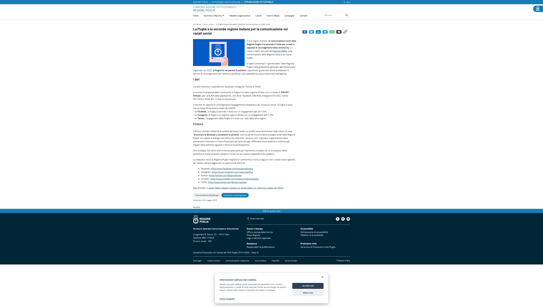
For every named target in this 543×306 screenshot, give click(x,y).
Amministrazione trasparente (237, 260)
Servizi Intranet (291, 260)
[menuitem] (196, 15)
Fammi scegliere (227, 299)
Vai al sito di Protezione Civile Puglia (317, 246)
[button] (214, 15)
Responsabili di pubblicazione (261, 246)
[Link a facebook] (337, 219)
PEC (210, 241)
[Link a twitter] (343, 219)
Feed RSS (275, 260)
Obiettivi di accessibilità (311, 235)
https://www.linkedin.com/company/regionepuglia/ (234, 178)
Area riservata (257, 218)
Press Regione (253, 235)
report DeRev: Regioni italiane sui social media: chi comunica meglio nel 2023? (245, 187)
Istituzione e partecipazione (226, 2)
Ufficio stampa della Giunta (260, 232)
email (203, 241)
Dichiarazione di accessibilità (314, 232)
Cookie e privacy (213, 260)
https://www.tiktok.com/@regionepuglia (227, 182)
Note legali (197, 260)
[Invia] (346, 15)
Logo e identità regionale (259, 238)
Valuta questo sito (271, 210)
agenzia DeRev (280, 51)
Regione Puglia (200, 2)
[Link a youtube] (348, 219)
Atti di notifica (260, 260)
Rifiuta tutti (308, 293)
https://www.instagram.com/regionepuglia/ (232, 172)
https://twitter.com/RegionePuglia (225, 175)
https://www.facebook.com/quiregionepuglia (232, 168)
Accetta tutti (308, 286)
